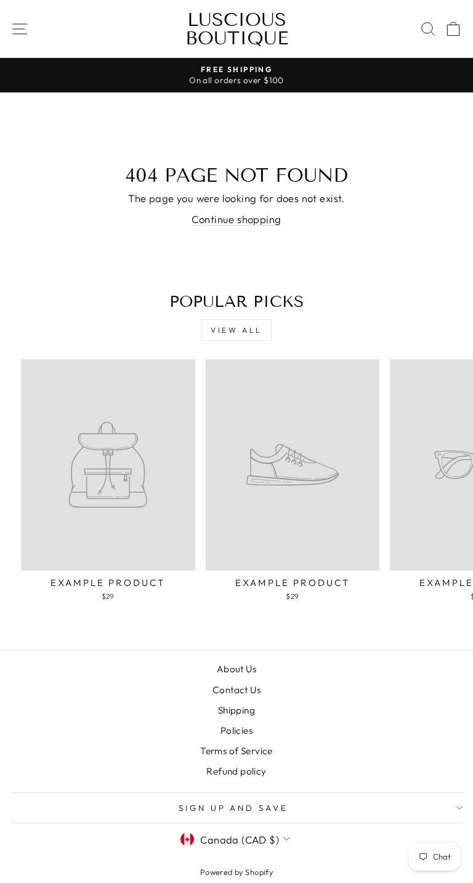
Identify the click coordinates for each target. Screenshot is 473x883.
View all (236, 330)
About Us (236, 669)
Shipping (236, 710)
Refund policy (236, 771)
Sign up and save (234, 808)
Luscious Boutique (236, 29)
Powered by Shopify (236, 872)
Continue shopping (236, 219)
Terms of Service (236, 751)
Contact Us (236, 690)
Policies (236, 730)
